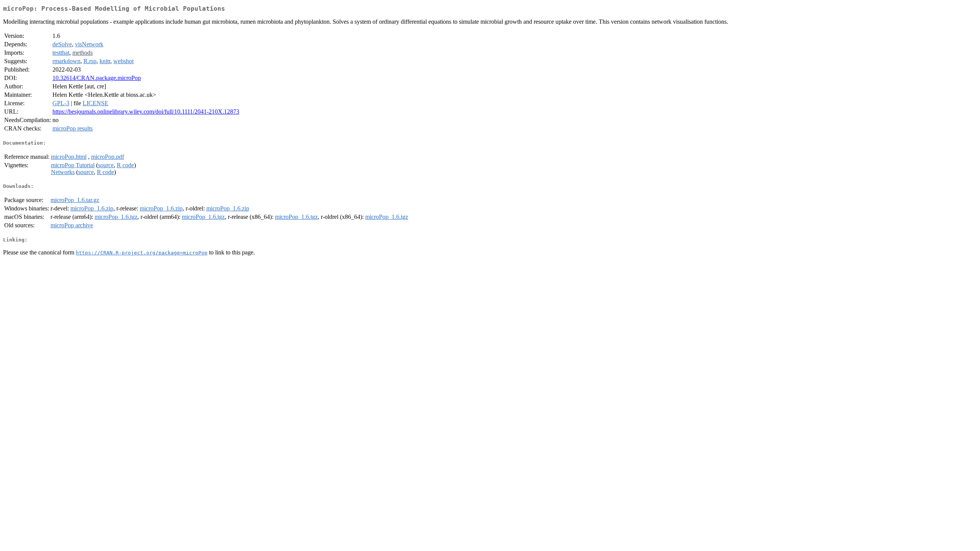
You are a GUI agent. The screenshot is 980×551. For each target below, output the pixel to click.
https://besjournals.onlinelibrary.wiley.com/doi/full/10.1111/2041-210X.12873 (145, 111)
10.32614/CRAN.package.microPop (96, 78)
